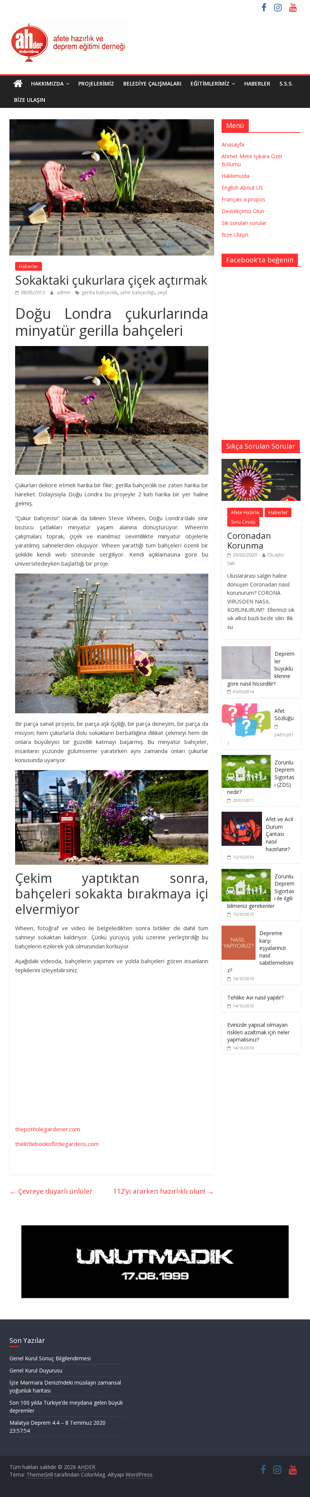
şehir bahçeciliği (137, 292)
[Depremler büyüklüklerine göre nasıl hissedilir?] (246, 650)
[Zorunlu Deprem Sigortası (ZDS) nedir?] (246, 759)
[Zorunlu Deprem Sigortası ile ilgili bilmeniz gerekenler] (246, 872)
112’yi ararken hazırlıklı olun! (163, 1191)
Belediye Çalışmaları (152, 83)
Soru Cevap (243, 522)
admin (64, 292)
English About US (242, 187)
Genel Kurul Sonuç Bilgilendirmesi (50, 1358)
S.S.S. (286, 83)
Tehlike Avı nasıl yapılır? (255, 997)
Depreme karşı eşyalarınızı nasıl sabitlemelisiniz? (260, 951)
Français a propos (243, 199)
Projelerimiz (96, 83)
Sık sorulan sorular (244, 222)
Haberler (257, 83)
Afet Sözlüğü (284, 714)
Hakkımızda (47, 83)
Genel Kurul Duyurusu (35, 1370)
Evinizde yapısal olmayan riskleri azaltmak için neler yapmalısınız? (258, 1032)
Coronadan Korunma (249, 540)
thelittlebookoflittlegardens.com (57, 1144)
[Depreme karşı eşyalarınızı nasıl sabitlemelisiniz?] (239, 929)
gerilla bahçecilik (99, 292)
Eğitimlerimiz (210, 83)
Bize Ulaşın (29, 99)
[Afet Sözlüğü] (246, 707)
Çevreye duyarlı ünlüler (51, 1191)
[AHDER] (17, 84)
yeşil (162, 292)
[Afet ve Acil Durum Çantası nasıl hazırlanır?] (242, 815)
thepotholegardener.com (47, 1129)
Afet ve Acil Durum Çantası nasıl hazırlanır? (279, 834)
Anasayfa (233, 144)
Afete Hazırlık (245, 512)
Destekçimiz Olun (243, 211)
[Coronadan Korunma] (261, 462)
